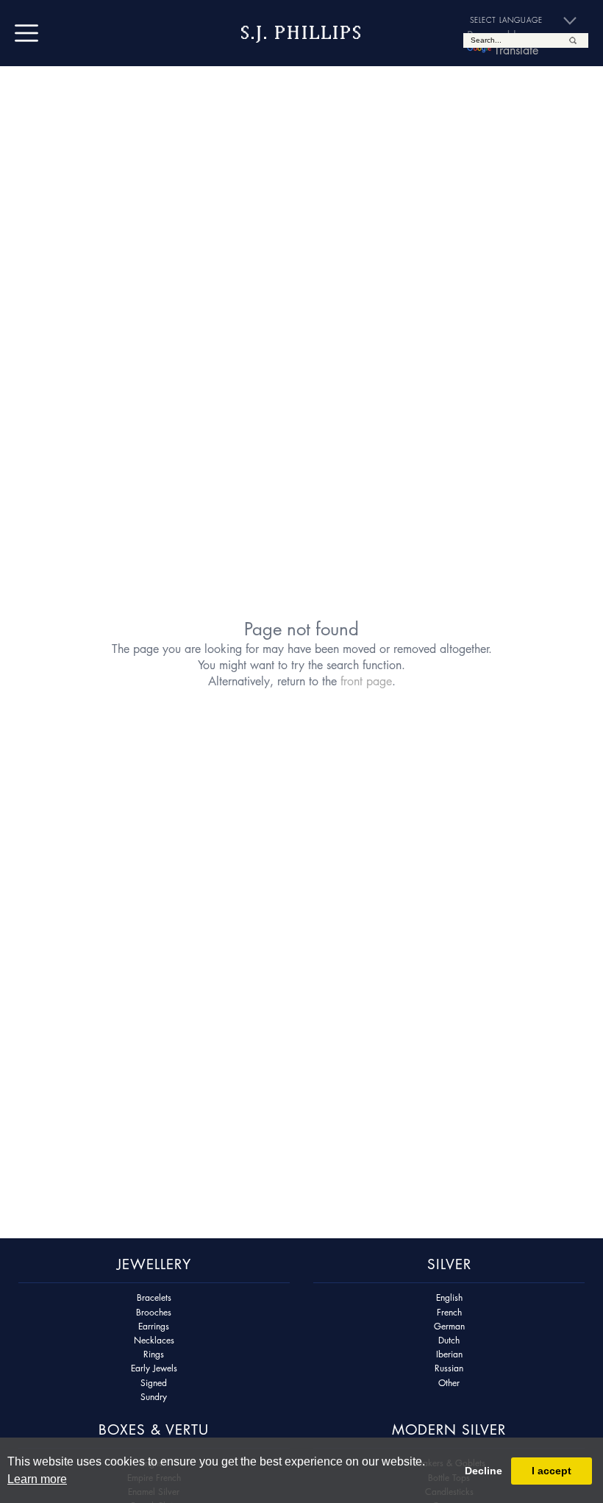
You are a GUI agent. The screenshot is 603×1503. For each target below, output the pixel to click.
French (449, 1312)
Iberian (449, 1354)
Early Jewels (154, 1368)
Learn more (37, 1479)
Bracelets (154, 1297)
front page (366, 681)
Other (449, 1383)
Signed (153, 1383)
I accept (551, 1471)
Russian (449, 1368)
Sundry (153, 1396)
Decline (483, 1471)
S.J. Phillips (301, 32)
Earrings (153, 1326)
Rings (153, 1354)
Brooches (153, 1312)
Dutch (449, 1340)
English (449, 1297)
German (449, 1326)
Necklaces (154, 1340)
